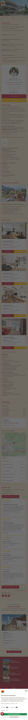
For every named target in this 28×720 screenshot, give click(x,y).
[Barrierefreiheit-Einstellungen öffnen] (2, 713)
